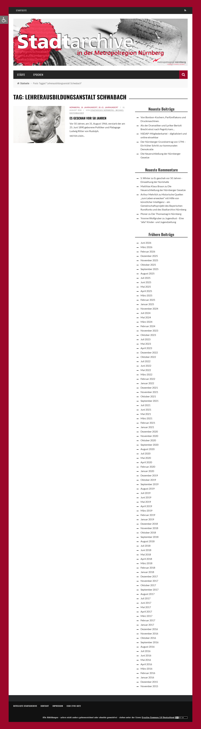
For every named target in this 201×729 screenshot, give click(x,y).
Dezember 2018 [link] (149, 523)
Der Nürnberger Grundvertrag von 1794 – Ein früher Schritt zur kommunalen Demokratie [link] (163, 145)
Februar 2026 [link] (148, 251)
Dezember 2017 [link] (149, 576)
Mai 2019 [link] (146, 501)
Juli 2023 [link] (145, 339)
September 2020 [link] (149, 444)
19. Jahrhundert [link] (89, 107)
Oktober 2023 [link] (148, 334)
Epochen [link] (38, 75)
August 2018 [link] (148, 541)
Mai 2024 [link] (146, 317)
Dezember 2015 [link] (149, 681)
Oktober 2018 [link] (148, 532)
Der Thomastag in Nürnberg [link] (166, 213)
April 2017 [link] (146, 611)
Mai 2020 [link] (146, 457)
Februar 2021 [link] (148, 422)
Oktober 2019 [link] (148, 479)
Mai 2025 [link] (146, 286)
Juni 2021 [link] (146, 409)
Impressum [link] (57, 706)
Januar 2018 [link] (147, 571)
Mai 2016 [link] (146, 659)
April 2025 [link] (146, 290)
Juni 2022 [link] (146, 365)
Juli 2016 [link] (145, 650)
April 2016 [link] (146, 664)
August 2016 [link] (148, 646)
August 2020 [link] (148, 449)
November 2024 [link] (149, 308)
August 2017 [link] (148, 593)
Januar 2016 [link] (147, 677)
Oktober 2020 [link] (148, 440)
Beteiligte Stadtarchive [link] (25, 706)
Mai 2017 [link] (146, 607)
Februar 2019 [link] (148, 514)
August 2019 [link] (148, 488)
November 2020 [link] (149, 435)
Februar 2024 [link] (148, 326)
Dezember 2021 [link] (149, 387)
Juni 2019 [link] (146, 497)
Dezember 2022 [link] (149, 352)
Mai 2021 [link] (146, 413)
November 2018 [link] (149, 528)
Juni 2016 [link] (146, 655)
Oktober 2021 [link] (148, 396)
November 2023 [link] (149, 330)
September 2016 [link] (149, 642)
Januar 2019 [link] (147, 519)
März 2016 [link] (146, 668)
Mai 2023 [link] (146, 343)
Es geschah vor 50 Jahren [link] (88, 118)
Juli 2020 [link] (145, 453)
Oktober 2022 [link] (148, 356)
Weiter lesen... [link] (77, 136)
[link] (4, 20)
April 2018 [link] (146, 558)
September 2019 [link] (149, 484)
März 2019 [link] (146, 510)
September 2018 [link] (149, 536)
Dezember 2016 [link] (149, 629)
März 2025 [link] (146, 295)
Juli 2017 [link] (145, 598)
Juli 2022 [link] (145, 361)
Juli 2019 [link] (145, 492)
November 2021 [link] (149, 391)
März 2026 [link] (146, 247)
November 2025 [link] (149, 260)
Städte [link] (21, 75)
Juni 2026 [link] (146, 242)
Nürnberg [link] (75, 107)
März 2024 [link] (146, 321)
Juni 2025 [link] (146, 282)
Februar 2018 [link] (148, 567)
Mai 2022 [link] (146, 369)
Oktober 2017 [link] (148, 585)
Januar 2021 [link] (147, 427)
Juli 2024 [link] (145, 312)
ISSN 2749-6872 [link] (74, 706)
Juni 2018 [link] (146, 550)
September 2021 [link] (149, 400)
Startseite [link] (21, 10)
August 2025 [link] (148, 273)
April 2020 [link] (146, 462)
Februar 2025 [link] (148, 299)
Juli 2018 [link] (145, 545)
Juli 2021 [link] (145, 405)
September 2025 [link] (149, 269)
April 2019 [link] (146, 506)
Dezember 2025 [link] (149, 255)
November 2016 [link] (149, 633)
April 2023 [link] (146, 348)
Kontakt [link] (45, 706)
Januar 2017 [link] (147, 624)
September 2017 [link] (149, 589)
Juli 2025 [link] (145, 277)
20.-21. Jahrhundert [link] (108, 107)
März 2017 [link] (146, 615)
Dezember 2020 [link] (149, 431)
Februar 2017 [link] (148, 620)
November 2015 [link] (149, 686)
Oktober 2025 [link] (148, 264)
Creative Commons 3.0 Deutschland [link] (158, 717)
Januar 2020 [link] (147, 470)
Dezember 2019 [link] (149, 475)
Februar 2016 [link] (148, 672)
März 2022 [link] (146, 374)
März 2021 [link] (146, 418)
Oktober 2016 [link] (148, 637)
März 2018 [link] (146, 563)
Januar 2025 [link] (147, 304)
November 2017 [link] (149, 580)
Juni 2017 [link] (146, 602)
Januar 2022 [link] (147, 383)
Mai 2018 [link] (146, 554)
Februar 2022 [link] (148, 378)
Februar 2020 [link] (148, 466)
